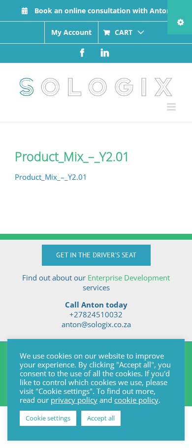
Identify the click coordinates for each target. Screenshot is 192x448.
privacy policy (74, 400)
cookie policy (136, 400)
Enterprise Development (129, 277)
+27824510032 (96, 314)
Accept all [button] (101, 418)
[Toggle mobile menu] (172, 107)
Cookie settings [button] (48, 418)
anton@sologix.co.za (96, 324)
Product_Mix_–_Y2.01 (51, 177)
